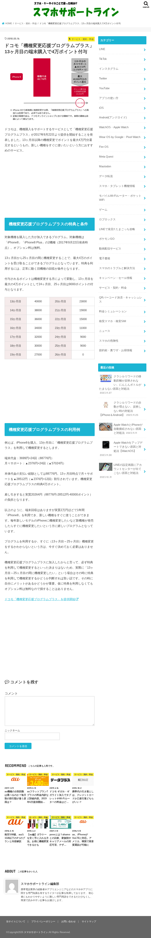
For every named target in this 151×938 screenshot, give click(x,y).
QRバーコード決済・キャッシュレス (120, 299)
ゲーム (103, 209)
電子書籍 (104, 258)
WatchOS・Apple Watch (114, 127)
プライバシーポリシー (43, 921)
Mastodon (105, 166)
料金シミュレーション (113, 311)
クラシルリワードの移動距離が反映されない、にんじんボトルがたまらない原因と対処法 (120, 384)
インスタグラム (108, 68)
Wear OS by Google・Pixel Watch (119, 137)
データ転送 (106, 176)
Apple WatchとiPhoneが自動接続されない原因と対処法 (128, 428)
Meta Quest (106, 156)
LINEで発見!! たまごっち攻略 (117, 229)
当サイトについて (15, 921)
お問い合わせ (68, 921)
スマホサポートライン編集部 (40, 883)
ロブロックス (107, 219)
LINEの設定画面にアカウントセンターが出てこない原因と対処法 (121, 471)
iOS (101, 107)
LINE (102, 49)
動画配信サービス (110, 248)
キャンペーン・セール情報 (115, 277)
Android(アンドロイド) (113, 117)
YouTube (104, 88)
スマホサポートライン (36, 932)
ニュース (104, 330)
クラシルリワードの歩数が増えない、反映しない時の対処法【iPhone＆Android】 (120, 408)
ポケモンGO (107, 238)
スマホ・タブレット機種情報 (117, 185)
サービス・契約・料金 (113, 287)
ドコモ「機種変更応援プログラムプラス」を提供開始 (40, 599)
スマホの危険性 (108, 340)
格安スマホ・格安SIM (112, 321)
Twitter (103, 78)
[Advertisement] (50, 184)
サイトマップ (89, 921)
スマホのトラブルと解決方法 (117, 268)
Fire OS (103, 146)
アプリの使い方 (108, 98)
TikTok (103, 58)
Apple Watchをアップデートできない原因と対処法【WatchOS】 (121, 449)
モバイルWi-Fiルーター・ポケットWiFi (120, 197)
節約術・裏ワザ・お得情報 (115, 350)
